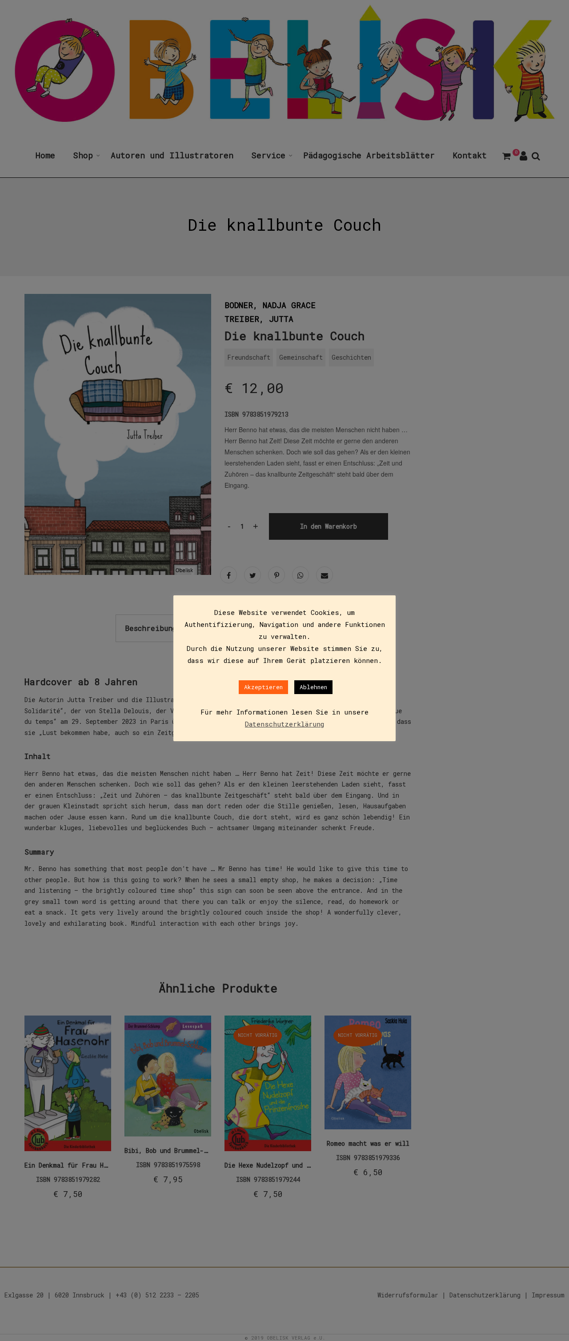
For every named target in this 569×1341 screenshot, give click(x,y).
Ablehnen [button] (313, 687)
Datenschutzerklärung (284, 723)
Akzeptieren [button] (263, 687)
